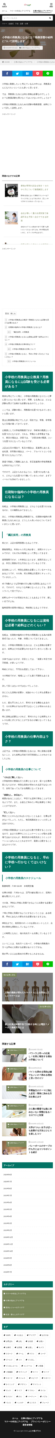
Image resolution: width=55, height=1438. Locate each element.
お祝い (41, 1341)
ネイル (43, 1390)
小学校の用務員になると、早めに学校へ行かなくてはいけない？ (27, 355)
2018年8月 (8, 1265)
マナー (4, 24)
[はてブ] (27, 73)
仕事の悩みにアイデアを (42, 11)
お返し (30, 1347)
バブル (44, 1396)
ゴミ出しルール (12, 1366)
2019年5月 (8, 1209)
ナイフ (19, 1390)
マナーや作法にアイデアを (20, 11)
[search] (50, 18)
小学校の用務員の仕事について (22, 349)
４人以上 (19, 1335)
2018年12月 (8, 1237)
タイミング (10, 1384)
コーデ (43, 1354)
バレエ (8, 1403)
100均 (8, 1335)
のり (20, 1396)
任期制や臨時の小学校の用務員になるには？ (24, 327)
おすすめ (45, 1335)
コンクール (28, 1366)
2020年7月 (8, 1181)
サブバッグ (22, 1372)
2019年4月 (8, 1216)
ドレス (8, 1390)
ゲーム (21, 1354)
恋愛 (21, 24)
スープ (46, 1372)
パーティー (32, 1396)
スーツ (35, 1372)
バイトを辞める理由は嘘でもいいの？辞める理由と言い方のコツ (40, 1074)
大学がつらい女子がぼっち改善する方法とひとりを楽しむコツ (40, 1130)
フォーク (45, 1403)
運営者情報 (27, 1425)
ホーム (4, 11)
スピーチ (34, 1378)
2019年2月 (8, 1230)
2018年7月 (8, 1272)
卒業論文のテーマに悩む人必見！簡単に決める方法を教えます (40, 1093)
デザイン (23, 1384)
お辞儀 (19, 1347)
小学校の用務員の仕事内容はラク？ (20, 344)
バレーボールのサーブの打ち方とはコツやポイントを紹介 (40, 1148)
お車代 (8, 1347)
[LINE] (48, 73)
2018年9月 (8, 1258)
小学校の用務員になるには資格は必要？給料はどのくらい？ (27, 338)
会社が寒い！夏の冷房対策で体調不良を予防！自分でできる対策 (34, 217)
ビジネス (32, 1403)
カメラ (41, 1347)
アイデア (32, 1335)
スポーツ (47, 1378)
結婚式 (11, 24)
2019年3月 (8, 1223)
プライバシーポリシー (41, 1421)
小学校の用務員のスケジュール (22, 361)
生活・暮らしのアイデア (15, 1314)
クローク (9, 1354)
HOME (7, 62)
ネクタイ (9, 1396)
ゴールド (9, 1360)
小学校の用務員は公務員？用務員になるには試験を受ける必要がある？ (27, 321)
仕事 (26, 24)
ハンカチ (20, 1403)
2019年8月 (8, 1188)
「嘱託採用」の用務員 (18, 332)
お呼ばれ (9, 1341)
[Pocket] (38, 73)
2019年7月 (8, 1195)
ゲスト (32, 1354)
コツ (20, 1360)
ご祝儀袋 (9, 1372)
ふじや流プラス (34, 1431)
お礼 (20, 1341)
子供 (16, 24)
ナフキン (31, 1390)
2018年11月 (8, 1244)
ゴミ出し (31, 1360)
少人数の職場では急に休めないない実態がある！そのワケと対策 (40, 1111)
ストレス (21, 1378)
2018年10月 (8, 1251)
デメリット (37, 1384)
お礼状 (30, 1341)
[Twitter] (17, 73)
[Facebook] (7, 73)
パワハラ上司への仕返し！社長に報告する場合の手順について (40, 1056)
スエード (9, 1378)
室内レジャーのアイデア (15, 1307)
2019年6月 (8, 1202)
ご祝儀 (40, 1366)
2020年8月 (8, 1175)
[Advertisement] (27, 143)
